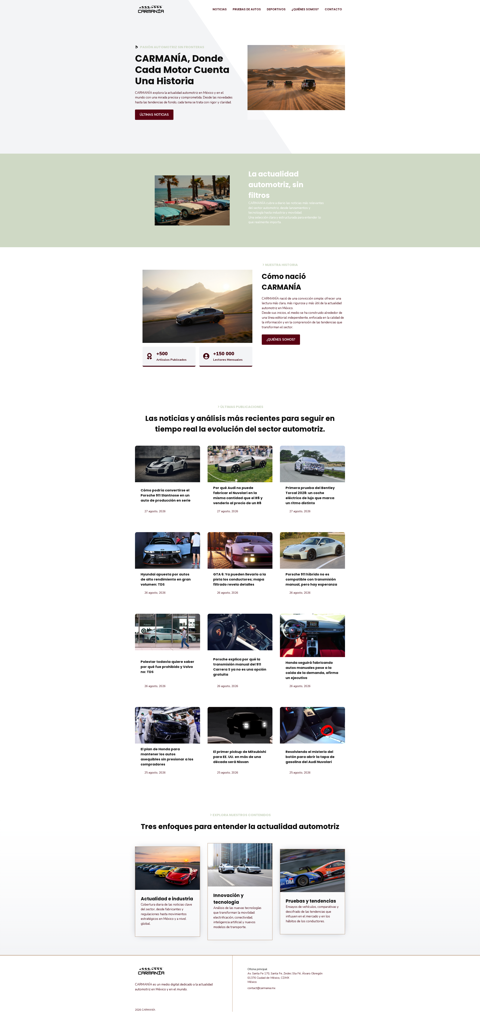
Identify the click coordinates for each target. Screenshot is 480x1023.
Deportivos (276, 9)
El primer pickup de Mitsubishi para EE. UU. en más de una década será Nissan (239, 756)
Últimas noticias (154, 115)
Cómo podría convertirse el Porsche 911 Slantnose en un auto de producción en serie (165, 495)
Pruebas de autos (247, 9)
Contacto (333, 9)
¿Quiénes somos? (305, 9)
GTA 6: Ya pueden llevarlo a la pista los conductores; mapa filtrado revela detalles (239, 579)
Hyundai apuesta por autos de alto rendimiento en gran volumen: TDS (166, 579)
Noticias (220, 9)
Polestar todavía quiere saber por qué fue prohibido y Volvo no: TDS (167, 666)
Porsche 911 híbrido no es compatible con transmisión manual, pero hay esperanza (311, 579)
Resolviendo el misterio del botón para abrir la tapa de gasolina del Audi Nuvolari (310, 756)
